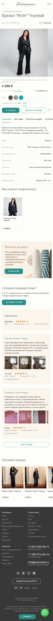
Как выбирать (33, 530)
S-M (24, 103)
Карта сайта (7, 563)
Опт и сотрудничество (11, 550)
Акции (4, 516)
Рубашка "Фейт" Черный (10, 219)
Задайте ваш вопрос (26, 581)
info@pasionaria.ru (38, 562)
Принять (27, 617)
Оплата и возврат (34, 119)
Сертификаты (8, 557)
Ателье (31, 516)
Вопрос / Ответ (34, 526)
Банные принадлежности (12, 526)
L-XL (19, 103)
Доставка (18, 119)
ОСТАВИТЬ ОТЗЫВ (14, 302)
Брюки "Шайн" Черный (11, 491)
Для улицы (6, 540)
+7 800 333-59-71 (38, 547)
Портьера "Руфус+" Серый (16, 338)
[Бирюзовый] (21, 98)
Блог (30, 519)
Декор (4, 537)
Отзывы (31, 533)
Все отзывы (26, 444)
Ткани (4, 530)
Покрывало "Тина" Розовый (16, 393)
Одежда (5, 533)
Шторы (5, 519)
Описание (6, 119)
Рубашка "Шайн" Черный (35, 491)
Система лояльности (37, 537)
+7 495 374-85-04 (38, 554)
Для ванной (7, 523)
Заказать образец (33, 110)
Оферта (5, 560)
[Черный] (10, 98)
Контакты (6, 553)
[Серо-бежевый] (16, 98)
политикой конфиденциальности (26, 611)
